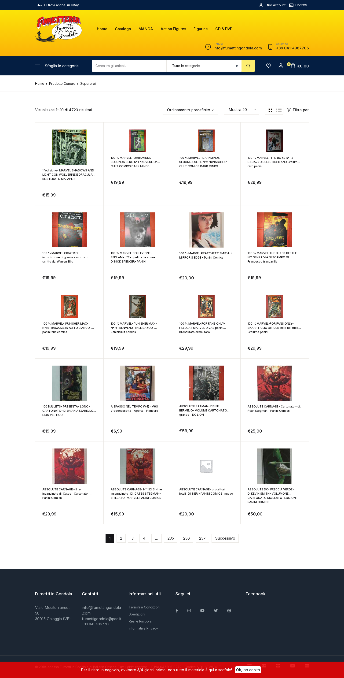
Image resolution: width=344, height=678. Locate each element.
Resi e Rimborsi (140, 621)
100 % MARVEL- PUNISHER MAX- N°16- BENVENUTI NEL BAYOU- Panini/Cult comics (134, 328)
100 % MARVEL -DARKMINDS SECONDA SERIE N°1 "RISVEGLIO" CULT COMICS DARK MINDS (134, 162)
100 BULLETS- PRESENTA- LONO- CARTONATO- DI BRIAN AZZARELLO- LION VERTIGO (68, 411)
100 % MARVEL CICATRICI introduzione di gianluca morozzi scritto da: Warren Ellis (65, 257)
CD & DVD (224, 28)
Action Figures (173, 28)
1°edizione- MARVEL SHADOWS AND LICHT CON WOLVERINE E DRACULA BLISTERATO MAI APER (68, 175)
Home (102, 28)
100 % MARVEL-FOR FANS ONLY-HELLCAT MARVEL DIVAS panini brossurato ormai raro (202, 328)
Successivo (225, 538)
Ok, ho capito (248, 669)
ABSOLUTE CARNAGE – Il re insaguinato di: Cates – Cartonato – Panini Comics (66, 494)
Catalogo (123, 28)
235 (171, 538)
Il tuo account (275, 5)
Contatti (301, 5)
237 (202, 538)
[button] (57, 65)
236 (186, 538)
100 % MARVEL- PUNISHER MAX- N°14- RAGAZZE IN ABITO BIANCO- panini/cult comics (66, 328)
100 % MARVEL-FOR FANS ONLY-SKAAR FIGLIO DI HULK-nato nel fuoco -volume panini (274, 328)
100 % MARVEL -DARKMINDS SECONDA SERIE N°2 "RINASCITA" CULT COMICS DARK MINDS (203, 162)
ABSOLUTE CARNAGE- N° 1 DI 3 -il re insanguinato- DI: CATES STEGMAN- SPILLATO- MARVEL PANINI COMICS (136, 494)
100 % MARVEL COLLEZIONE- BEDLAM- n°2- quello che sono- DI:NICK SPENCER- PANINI (133, 257)
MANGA (146, 28)
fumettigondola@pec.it (101, 618)
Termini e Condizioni (144, 607)
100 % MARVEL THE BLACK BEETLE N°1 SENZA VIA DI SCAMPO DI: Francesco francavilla (272, 257)
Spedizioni (137, 614)
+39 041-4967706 (96, 624)
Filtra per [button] (301, 109)
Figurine (201, 28)
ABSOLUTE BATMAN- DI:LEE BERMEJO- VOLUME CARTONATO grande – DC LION (203, 410)
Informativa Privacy (143, 628)
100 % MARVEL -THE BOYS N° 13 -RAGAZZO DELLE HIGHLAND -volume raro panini (273, 162)
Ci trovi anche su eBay (61, 5)
